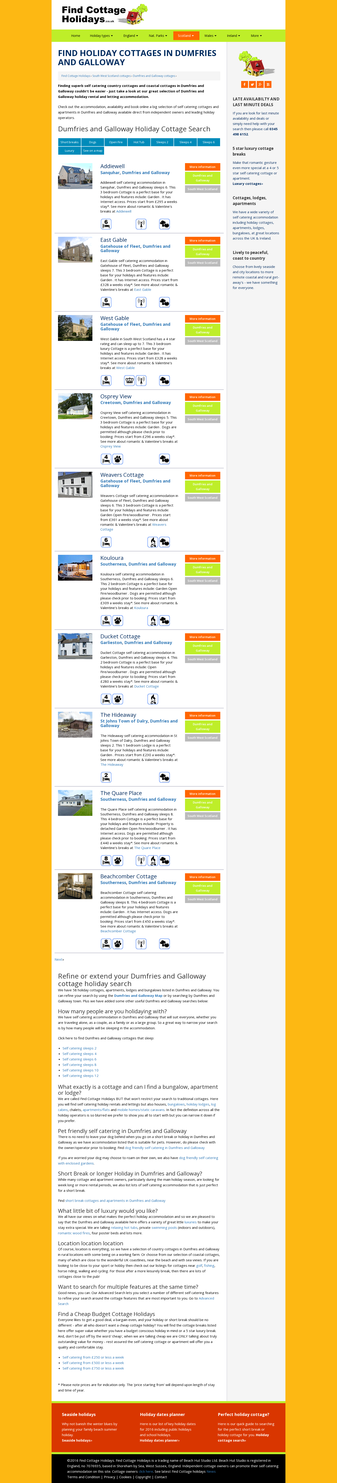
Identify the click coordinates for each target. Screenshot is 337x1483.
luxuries (191, 1222)
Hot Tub (139, 142)
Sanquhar (110, 172)
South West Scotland (203, 189)
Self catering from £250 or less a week (93, 1357)
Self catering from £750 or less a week (93, 1368)
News (211, 1471)
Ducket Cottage (146, 686)
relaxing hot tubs (124, 1227)
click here (146, 1471)
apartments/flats (96, 1109)
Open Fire (116, 142)
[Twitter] (252, 84)
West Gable (125, 367)
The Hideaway (111, 764)
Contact (161, 1477)
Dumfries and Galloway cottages (154, 76)
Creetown (110, 402)
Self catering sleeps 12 (81, 1075)
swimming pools (164, 1227)
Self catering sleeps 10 (81, 1070)
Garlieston (111, 642)
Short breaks (70, 142)
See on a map (92, 150)
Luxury (69, 150)
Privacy (109, 1477)
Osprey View (110, 446)
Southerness (113, 564)
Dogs (92, 142)
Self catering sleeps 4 (80, 1053)
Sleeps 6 (209, 142)
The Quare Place (147, 847)
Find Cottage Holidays (75, 76)
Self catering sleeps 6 (80, 1059)
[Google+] (260, 84)
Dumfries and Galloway (146, 172)
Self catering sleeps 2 (80, 1048)
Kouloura (141, 607)
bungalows (176, 1104)
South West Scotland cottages (111, 76)
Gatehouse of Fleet (120, 246)
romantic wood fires (74, 1233)
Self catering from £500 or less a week (93, 1362)
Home (75, 35)
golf (199, 1265)
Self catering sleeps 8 (80, 1064)
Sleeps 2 (162, 142)
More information (202, 167)
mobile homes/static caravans (141, 1109)
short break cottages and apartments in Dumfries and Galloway (115, 1200)
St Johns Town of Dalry (124, 721)
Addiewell (123, 211)
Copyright (143, 1477)
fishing (209, 1265)
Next (58, 959)
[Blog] (268, 84)
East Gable (142, 289)
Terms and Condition (83, 1477)
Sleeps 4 (185, 142)
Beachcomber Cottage (118, 931)
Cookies (125, 1477)
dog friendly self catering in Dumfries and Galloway (165, 1147)
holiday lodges (198, 1104)
